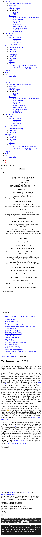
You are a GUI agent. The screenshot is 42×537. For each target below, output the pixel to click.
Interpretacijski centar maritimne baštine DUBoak (20, 327)
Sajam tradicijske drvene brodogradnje (24, 146)
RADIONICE (13, 139)
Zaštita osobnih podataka (20, 109)
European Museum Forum (13, 332)
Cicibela (15, 121)
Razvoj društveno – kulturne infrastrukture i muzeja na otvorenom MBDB (26, 149)
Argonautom (17, 426)
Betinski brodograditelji (16, 129)
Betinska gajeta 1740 (11, 321)
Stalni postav (9, 114)
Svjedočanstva (13, 130)
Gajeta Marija (17, 123)
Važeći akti (16, 104)
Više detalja (17, 522)
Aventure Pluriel (10, 319)
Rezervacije (12, 157)
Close (2, 534)
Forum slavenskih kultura (12, 337)
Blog (6, 153)
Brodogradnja (9, 127)
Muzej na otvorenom (15, 118)
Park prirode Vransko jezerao (14, 350)
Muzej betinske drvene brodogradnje (20, 84)
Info (6, 155)
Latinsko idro (9, 339)
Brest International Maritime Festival (16, 325)
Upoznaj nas (12, 86)
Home (3, 356)
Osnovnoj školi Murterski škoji (16, 443)
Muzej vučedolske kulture (13, 346)
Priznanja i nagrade (14, 90)
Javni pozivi (16, 111)
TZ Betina (8, 353)
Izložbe (11, 141)
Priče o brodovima (14, 132)
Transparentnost (17, 113)
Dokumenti (12, 97)
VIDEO (15, 95)
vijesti (14, 494)
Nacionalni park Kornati (12, 348)
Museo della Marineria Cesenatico (15, 342)
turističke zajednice (19, 440)
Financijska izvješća (19, 105)
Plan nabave (16, 102)
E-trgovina (8, 152)
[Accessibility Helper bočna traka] (39, 2)
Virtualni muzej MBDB (16, 125)
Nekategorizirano (11, 356)
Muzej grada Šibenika (11, 344)
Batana (7, 323)
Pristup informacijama (19, 107)
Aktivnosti (8, 134)
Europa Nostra (9, 335)
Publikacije (12, 143)
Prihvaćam (25, 522)
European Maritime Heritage (13, 334)
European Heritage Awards (13, 328)
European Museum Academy (14, 330)
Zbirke (11, 116)
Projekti (11, 144)
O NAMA (8, 82)
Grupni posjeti (13, 136)
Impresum (12, 88)
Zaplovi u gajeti (13, 137)
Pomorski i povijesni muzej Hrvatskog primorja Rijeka (21, 351)
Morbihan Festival (10, 341)
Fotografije (16, 93)
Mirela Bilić (25, 492)
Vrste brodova (17, 120)
